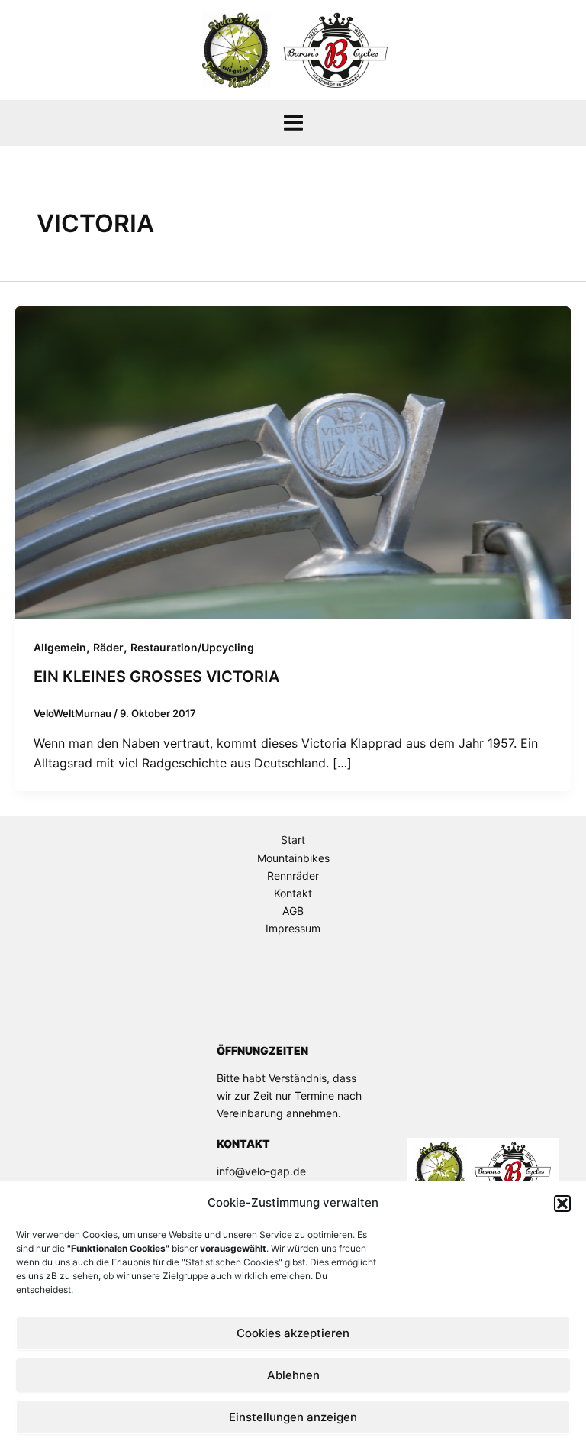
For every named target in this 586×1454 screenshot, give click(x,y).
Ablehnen (293, 1375)
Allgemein (60, 647)
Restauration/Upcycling (192, 647)
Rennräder (293, 875)
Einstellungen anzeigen (293, 1417)
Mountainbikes (293, 857)
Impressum (293, 928)
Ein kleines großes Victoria (156, 676)
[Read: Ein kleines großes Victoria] (293, 461)
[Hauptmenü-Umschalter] (293, 122)
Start (293, 839)
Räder (108, 647)
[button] (562, 1203)
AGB (293, 910)
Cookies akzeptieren (293, 1333)
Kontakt (293, 893)
